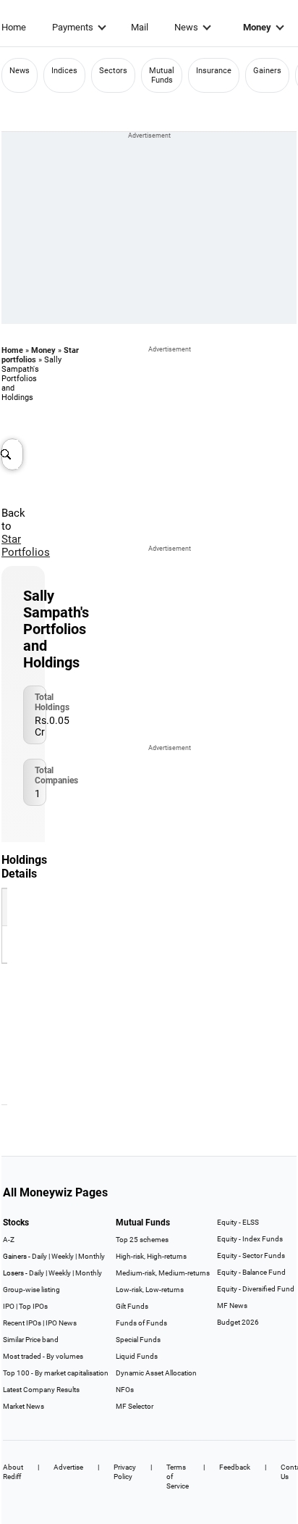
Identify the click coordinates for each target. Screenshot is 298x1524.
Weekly (62, 1256)
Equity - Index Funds (250, 1239)
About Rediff (13, 1471)
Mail (139, 27)
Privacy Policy (125, 1471)
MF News (232, 1305)
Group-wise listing (31, 1289)
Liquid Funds (137, 1356)
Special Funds (138, 1339)
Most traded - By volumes (43, 1356)
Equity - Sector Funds (251, 1255)
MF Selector (134, 1406)
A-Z (8, 1239)
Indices (64, 70)
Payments (72, 27)
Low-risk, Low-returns (150, 1289)
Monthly (91, 1256)
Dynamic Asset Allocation (156, 1373)
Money (257, 27)
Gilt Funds (132, 1306)
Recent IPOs (22, 1323)
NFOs (125, 1389)
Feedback (234, 1467)
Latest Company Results (41, 1389)
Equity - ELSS (238, 1222)
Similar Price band (31, 1339)
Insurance (213, 70)
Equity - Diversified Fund (255, 1289)
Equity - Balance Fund (251, 1272)
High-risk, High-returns (151, 1256)
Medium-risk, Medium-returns (163, 1273)
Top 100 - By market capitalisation (55, 1373)
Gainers (267, 70)
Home (13, 27)
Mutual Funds (161, 75)
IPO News (61, 1323)
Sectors (113, 70)
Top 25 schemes (142, 1239)
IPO (8, 1306)
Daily (39, 1256)
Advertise (68, 1467)
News (186, 27)
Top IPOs (33, 1306)
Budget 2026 (238, 1322)
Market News (23, 1406)
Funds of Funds (141, 1323)
